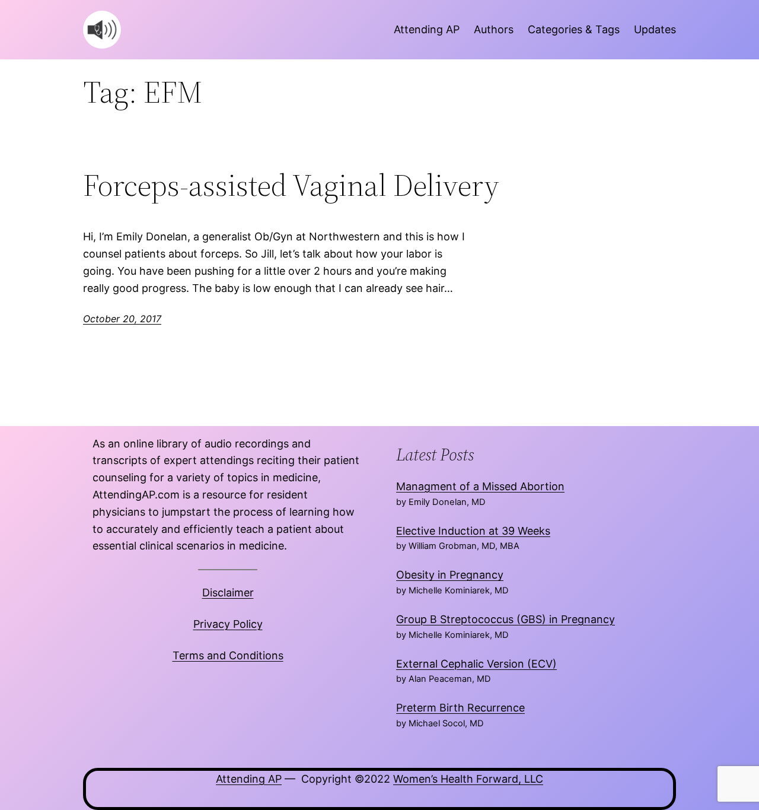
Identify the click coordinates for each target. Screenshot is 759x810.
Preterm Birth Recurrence (460, 707)
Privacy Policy (228, 624)
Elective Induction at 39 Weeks (473, 531)
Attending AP (249, 779)
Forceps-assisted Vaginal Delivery (291, 185)
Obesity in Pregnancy (449, 574)
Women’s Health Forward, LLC (468, 779)
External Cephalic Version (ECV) (476, 663)
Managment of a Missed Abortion (480, 486)
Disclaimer (228, 592)
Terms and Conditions (228, 655)
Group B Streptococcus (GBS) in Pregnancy (505, 619)
